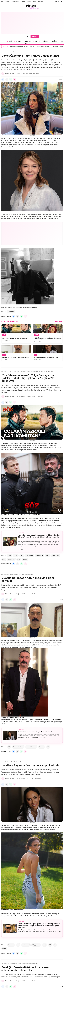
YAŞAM (23, 1)
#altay (9, 555)
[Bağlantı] (14, 79)
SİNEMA (29, 1)
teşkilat (4, 948)
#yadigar (25, 559)
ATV (48, 747)
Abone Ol (34, 36)
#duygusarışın (36, 944)
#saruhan (41, 747)
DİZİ (2, 1)
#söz (3, 559)
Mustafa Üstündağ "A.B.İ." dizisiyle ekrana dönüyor (16, 357)
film (55, 944)
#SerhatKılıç (55, 555)
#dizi (21, 555)
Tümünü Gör (59, 321)
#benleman (11, 944)
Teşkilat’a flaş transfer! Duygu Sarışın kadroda (46, 357)
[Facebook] (2, 79)
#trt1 (18, 559)
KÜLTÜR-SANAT (15, 1)
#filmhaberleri (39, 555)
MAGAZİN (7, 1)
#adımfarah (11, 311)
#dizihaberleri (29, 555)
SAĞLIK (34, 1)
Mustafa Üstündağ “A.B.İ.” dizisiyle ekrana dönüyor (32, 46)
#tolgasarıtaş (11, 559)
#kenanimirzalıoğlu (18, 747)
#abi (9, 747)
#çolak (16, 555)
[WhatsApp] (10, 79)
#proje (47, 555)
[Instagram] (56, 1)
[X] (59, 1)
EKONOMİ (40, 1)
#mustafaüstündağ (31, 747)
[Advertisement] (32, 23)
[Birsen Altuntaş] (32, 7)
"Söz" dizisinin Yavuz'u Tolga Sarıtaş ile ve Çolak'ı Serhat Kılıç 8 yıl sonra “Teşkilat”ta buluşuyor (15, 337)
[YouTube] (62, 1)
